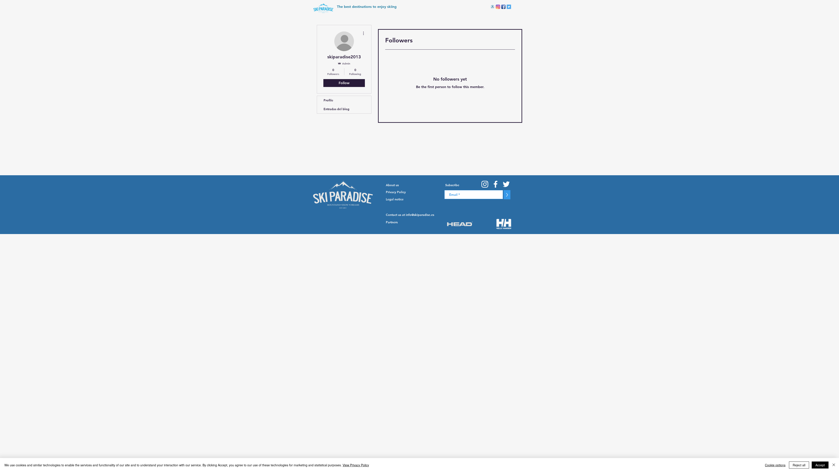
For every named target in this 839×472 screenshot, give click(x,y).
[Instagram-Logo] (498, 7)
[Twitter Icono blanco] (506, 184)
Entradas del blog (336, 109)
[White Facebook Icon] (495, 184)
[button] (465, 185)
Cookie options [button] (775, 465)
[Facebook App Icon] (503, 7)
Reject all (799, 465)
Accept (820, 465)
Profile (328, 100)
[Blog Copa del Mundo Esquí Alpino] (492, 7)
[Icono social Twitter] (509, 7)
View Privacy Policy (356, 465)
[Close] (833, 465)
